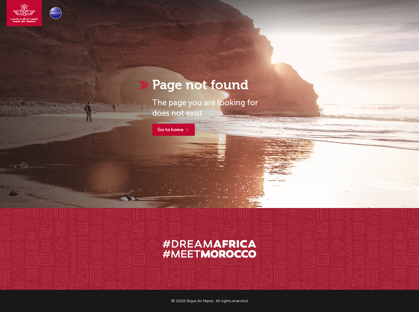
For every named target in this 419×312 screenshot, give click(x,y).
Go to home (170, 129)
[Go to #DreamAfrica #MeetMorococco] (209, 249)
